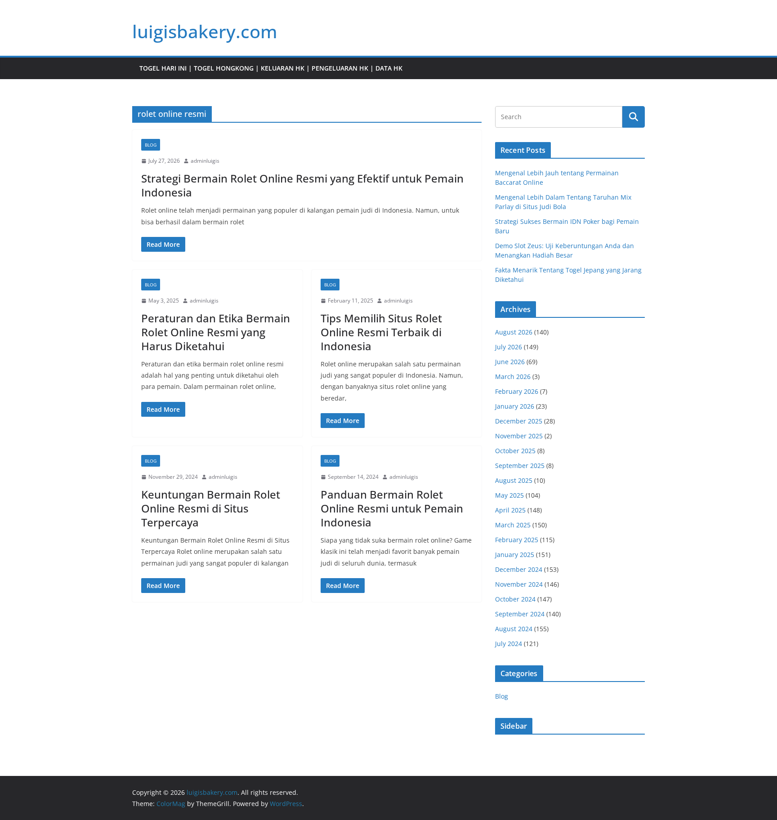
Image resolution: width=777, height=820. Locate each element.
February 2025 (516, 539)
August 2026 (513, 332)
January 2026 (514, 406)
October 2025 (515, 450)
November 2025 (519, 436)
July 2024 (508, 643)
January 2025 (514, 554)
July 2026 (508, 347)
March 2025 (513, 525)
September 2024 (520, 614)
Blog (150, 145)
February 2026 (516, 391)
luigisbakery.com (204, 31)
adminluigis (205, 161)
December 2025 (518, 421)
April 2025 (510, 510)
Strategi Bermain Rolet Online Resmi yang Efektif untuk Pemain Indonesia (302, 185)
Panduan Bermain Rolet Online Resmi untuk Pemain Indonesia (392, 508)
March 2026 (513, 376)
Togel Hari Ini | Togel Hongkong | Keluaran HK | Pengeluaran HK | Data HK (270, 68)
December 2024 (518, 569)
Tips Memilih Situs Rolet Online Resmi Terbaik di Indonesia (381, 332)
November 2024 (519, 584)
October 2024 (515, 599)
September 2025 (520, 465)
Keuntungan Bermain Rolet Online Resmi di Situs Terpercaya (210, 508)
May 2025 (509, 495)
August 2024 (513, 628)
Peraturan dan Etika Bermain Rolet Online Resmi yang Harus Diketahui (215, 332)
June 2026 (510, 361)
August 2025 (513, 480)
